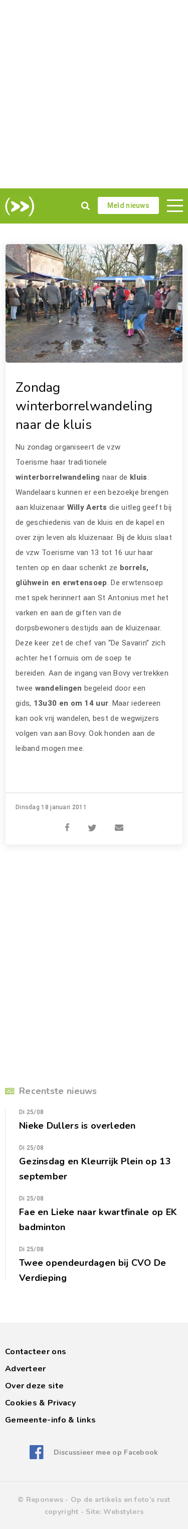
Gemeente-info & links (50, 1420)
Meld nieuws (128, 205)
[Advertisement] (94, 94)
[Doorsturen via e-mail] (119, 822)
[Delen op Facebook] (67, 822)
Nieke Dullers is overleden (77, 1126)
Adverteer (25, 1368)
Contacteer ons (35, 1351)
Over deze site (34, 1385)
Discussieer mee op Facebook (106, 1452)
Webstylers (123, 1511)
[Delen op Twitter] (92, 822)
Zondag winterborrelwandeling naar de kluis (84, 406)
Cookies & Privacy (40, 1402)
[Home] (18, 206)
